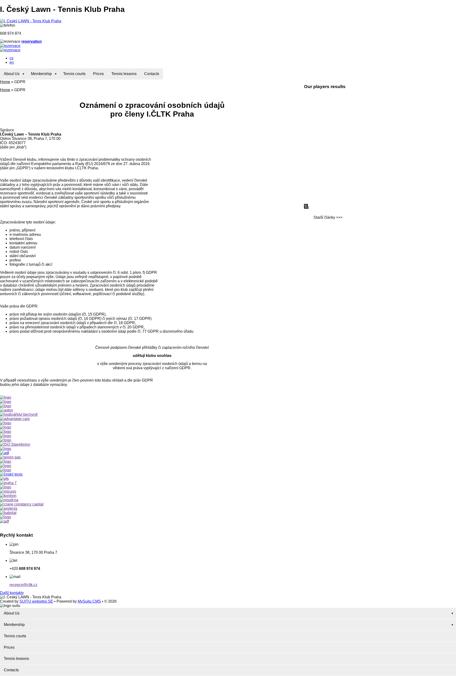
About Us (11, 74)
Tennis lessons (124, 74)
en (12, 62)
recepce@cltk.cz (23, 585)
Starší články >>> (328, 217)
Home (5, 82)
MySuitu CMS (89, 601)
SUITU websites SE (36, 601)
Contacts (151, 74)
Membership (41, 74)
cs (11, 58)
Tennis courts (74, 74)
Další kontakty (12, 593)
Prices (98, 74)
